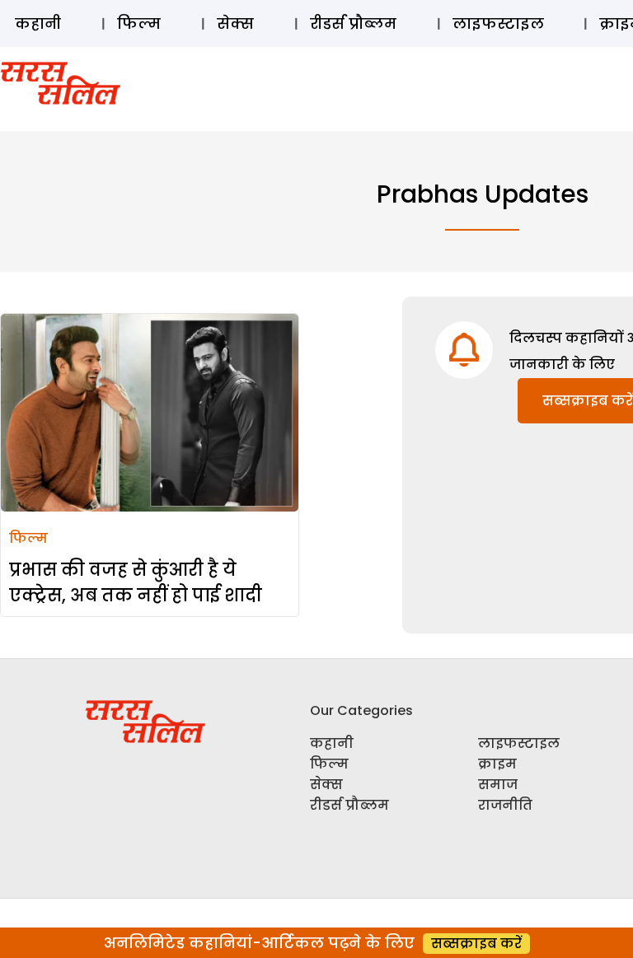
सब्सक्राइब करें (476, 943)
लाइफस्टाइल (498, 23)
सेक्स (235, 23)
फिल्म (139, 23)
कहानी (38, 23)
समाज (498, 784)
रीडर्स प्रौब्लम (353, 23)
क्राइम (497, 764)
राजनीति (505, 805)
